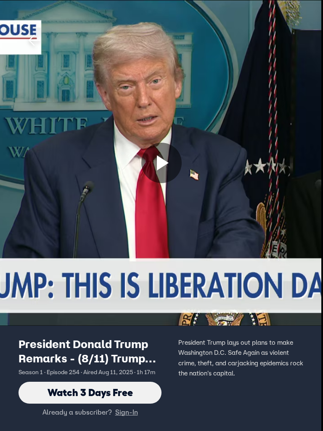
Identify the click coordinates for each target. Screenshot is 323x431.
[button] (34, 40)
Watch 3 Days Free (90, 392)
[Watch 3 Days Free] (161, 163)
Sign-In (126, 412)
